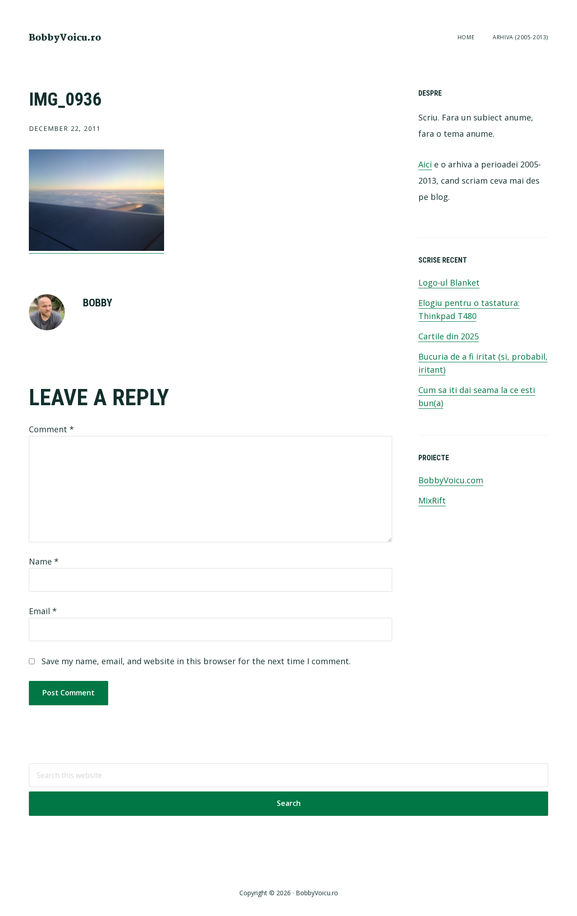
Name (44, 561)
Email (43, 611)
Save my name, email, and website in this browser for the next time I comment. (196, 661)
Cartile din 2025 (448, 336)
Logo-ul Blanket (449, 282)
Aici (425, 164)
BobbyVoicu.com (450, 480)
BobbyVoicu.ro (65, 38)
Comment (51, 429)
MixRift (432, 500)
